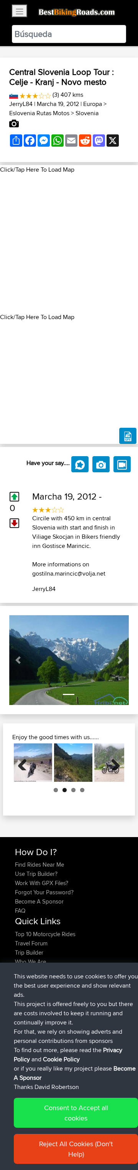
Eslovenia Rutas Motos (39, 113)
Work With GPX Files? (41, 883)
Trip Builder (29, 952)
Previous (25, 762)
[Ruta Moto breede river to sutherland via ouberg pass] (33, 762)
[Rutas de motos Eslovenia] (13, 94)
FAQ (20, 911)
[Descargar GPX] (127, 436)
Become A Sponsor (39, 901)
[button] (18, 660)
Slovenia (87, 113)
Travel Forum (31, 943)
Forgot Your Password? (44, 892)
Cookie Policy (61, 1059)
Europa (92, 103)
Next (112, 762)
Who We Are (30, 962)
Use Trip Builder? (36, 874)
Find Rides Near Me (39, 865)
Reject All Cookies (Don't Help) (76, 1149)
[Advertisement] (69, 243)
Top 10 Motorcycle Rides (45, 934)
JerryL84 (21, 103)
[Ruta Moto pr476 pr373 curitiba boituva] (73, 762)
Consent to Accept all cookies (76, 1113)
